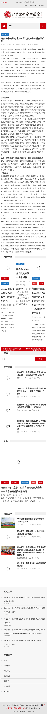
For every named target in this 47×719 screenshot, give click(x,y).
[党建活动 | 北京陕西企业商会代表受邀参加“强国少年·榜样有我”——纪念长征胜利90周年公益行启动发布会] (8, 426)
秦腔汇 (6, 678)
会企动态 (15, 482)
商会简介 (33, 5)
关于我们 (7, 688)
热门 (41, 283)
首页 (25, 5)
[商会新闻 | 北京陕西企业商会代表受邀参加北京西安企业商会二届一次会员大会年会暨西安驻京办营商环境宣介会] (8, 550)
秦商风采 (7, 673)
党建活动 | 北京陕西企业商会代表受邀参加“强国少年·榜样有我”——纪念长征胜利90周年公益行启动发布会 (24, 628)
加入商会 (7, 683)
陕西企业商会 (20, 44)
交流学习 (5, 278)
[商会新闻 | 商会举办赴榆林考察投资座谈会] (8, 567)
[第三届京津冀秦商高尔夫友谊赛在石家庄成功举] (8, 523)
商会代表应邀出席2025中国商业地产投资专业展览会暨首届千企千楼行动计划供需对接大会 (38, 300)
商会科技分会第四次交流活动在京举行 (22, 273)
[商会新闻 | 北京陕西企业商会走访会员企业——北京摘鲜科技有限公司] (8, 378)
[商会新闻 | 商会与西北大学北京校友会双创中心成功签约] (8, 537)
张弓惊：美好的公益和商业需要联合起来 (35, 349)
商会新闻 (5, 34)
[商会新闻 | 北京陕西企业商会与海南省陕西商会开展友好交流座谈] (8, 410)
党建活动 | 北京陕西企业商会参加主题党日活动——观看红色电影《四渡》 (31, 391)
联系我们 (42, 5)
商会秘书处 (5, 308)
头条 (34, 283)
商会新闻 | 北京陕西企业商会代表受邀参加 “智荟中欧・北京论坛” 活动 (24, 639)
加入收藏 (4, 2)
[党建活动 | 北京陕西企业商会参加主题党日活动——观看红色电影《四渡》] (8, 394)
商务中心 (7, 668)
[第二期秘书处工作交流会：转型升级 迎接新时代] (8, 268)
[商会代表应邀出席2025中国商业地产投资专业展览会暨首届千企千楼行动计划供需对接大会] (39, 268)
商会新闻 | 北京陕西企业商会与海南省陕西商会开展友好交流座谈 (25, 618)
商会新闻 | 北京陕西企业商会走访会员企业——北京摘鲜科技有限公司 (25, 596)
